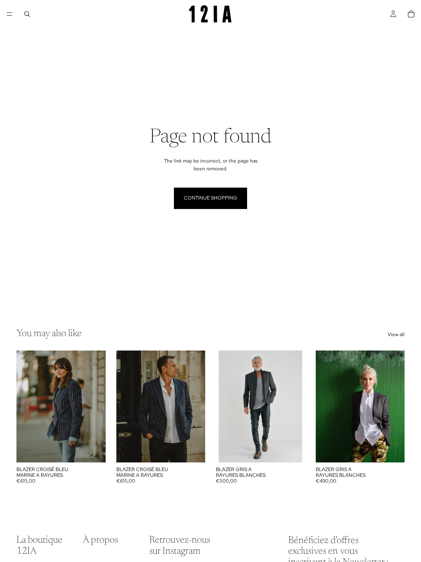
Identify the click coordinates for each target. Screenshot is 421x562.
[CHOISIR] (93, 449)
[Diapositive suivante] (97, 406)
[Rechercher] (27, 14)
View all (396, 334)
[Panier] (411, 14)
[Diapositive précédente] (25, 406)
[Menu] (9, 14)
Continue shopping (210, 198)
